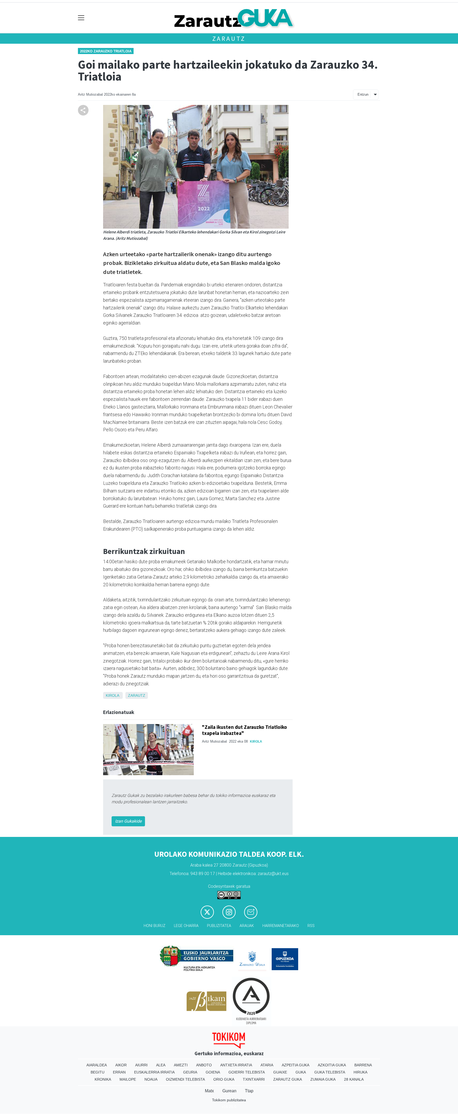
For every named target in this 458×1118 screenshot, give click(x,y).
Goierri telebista (246, 1072)
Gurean (229, 1091)
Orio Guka (223, 1079)
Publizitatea (219, 926)
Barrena (363, 1065)
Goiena (213, 1072)
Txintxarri (254, 1079)
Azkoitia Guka (332, 1065)
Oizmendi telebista (185, 1079)
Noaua (150, 1079)
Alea (160, 1065)
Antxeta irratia (236, 1065)
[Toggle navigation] (81, 18)
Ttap (249, 1091)
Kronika (103, 1079)
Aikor (121, 1065)
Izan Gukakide (128, 821)
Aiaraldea (96, 1065)
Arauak (247, 926)
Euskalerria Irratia (154, 1072)
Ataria (267, 1065)
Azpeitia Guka (295, 1065)
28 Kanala (354, 1079)
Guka (301, 1072)
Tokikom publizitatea (229, 1100)
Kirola (112, 695)
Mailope (128, 1079)
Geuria (190, 1072)
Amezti (181, 1065)
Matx (209, 1091)
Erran (119, 1072)
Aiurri (141, 1065)
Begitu (97, 1072)
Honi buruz (154, 926)
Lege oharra (186, 926)
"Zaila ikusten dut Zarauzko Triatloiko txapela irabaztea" (244, 730)
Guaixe (280, 1072)
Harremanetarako (280, 926)
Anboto (204, 1065)
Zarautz (229, 38)
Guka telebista (329, 1072)
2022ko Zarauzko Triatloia (105, 51)
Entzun (363, 94)
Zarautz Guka (287, 1079)
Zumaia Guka (323, 1079)
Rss (311, 926)
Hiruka (360, 1072)
